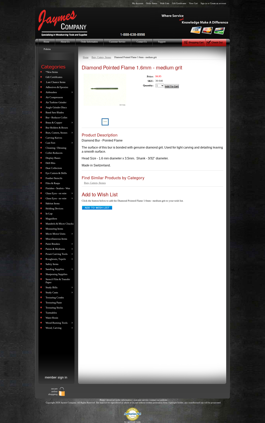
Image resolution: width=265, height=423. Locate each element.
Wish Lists (164, 3)
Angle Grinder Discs (56, 107)
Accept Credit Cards (132, 422)
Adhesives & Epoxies (57, 87)
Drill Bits (50, 163)
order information (124, 400)
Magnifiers (51, 218)
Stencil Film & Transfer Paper (58, 281)
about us (110, 400)
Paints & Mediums (54, 249)
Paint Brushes (52, 244)
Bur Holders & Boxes (57, 127)
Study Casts (51, 292)
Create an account (218, 3)
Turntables (51, 312)
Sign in (204, 3)
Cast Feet (49, 143)
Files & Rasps (53, 183)
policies (163, 400)
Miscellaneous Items (56, 238)
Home (85, 57)
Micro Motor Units (54, 234)
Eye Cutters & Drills (56, 173)
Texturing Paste (54, 302)
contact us (154, 400)
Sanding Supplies (54, 269)
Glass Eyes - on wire (55, 193)
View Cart (193, 3)
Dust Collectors (54, 168)
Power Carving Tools (56, 254)
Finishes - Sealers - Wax (58, 188)
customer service (140, 400)
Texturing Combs (55, 297)
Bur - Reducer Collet (56, 117)
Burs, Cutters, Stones (55, 133)
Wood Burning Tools (56, 323)
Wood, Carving (52, 328)
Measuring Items (54, 228)
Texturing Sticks (54, 307)
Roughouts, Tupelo (55, 259)
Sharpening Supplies (56, 274)
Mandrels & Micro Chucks (60, 223)
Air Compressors (54, 97)
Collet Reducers (54, 152)
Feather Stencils (54, 178)
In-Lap (49, 213)
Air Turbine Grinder (56, 102)
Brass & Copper (53, 122)
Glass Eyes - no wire (55, 198)
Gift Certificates (179, 3)
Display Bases (53, 157)
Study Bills (50, 287)
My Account (137, 3)
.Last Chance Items (55, 82)
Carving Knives (54, 137)
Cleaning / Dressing (56, 147)
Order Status (151, 3)
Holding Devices (54, 208)
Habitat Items (53, 203)
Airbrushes (50, 92)
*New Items (52, 72)
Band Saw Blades (55, 112)
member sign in (56, 377)
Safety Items (52, 264)
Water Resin (52, 317)
